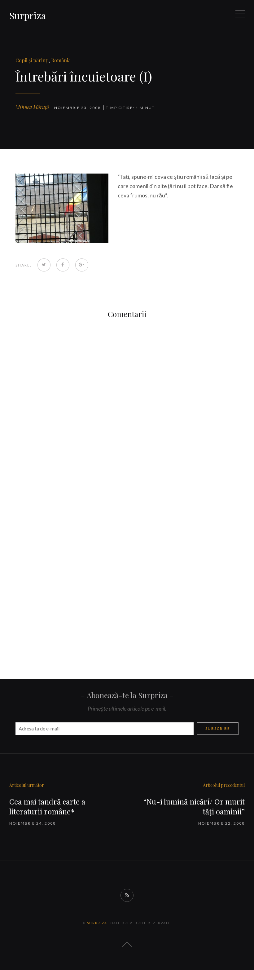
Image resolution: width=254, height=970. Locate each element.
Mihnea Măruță (32, 107)
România (61, 60)
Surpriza (27, 15)
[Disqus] (127, 405)
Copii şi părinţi (32, 60)
